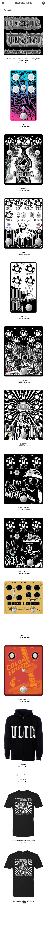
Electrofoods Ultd (23, 3)
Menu (3, 3)
